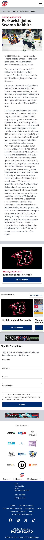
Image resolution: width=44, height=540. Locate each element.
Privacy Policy (29, 508)
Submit (22, 404)
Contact (13, 505)
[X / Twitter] (26, 520)
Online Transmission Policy (12, 508)
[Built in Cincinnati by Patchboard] (22, 530)
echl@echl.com (20, 498)
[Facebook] (10, 520)
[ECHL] (4, 3)
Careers (30, 511)
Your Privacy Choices (18, 511)
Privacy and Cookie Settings (22, 514)
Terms (39, 508)
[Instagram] (18, 520)
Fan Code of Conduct (26, 505)
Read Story (23, 280)
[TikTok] (34, 520)
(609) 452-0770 (20, 495)
